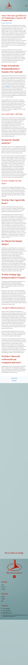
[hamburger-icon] (26, 6)
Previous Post (14, 378)
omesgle (7, 86)
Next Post (14, 380)
